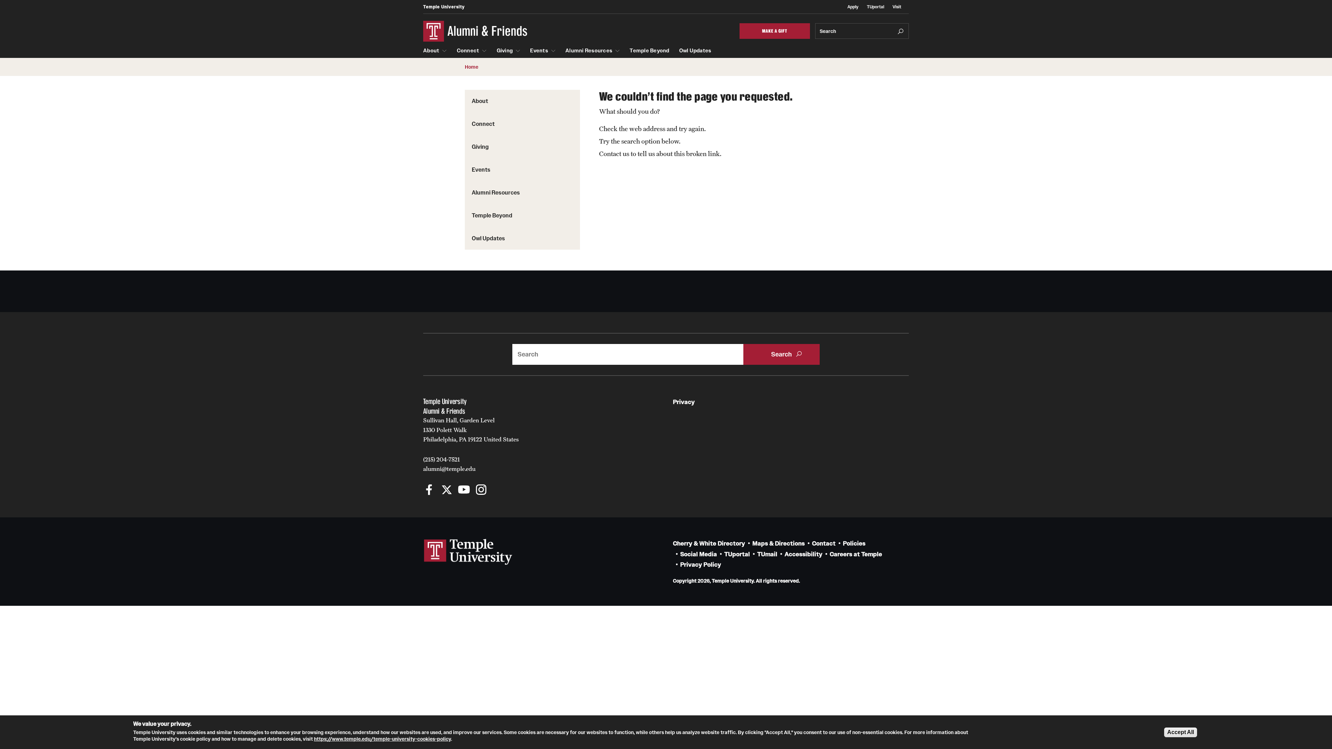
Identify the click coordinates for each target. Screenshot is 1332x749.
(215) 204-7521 (441, 459)
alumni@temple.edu (449, 468)
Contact (824, 543)
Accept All (1180, 732)
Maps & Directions (778, 543)
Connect (468, 51)
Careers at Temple (856, 554)
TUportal (875, 6)
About (431, 51)
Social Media (698, 554)
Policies (854, 543)
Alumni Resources (588, 51)
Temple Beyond (649, 51)
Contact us (614, 153)
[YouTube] (464, 490)
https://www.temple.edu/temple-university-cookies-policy (382, 739)
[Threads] (499, 490)
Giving (505, 51)
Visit (897, 6)
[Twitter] (447, 490)
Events (539, 51)
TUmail (767, 554)
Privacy (684, 402)
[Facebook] (429, 490)
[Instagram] (481, 490)
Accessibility (803, 554)
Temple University (444, 6)
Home (471, 67)
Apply (853, 6)
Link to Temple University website (468, 552)
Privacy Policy (700, 564)
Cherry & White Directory (709, 543)
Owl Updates (695, 51)
